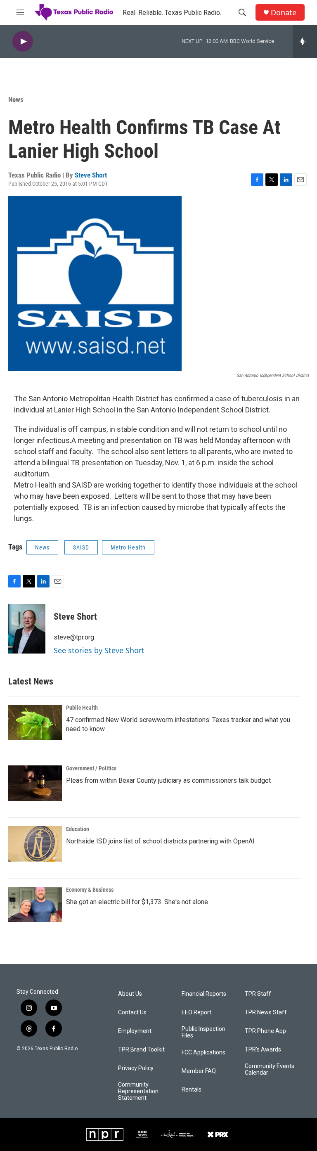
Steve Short (91, 175)
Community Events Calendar (269, 1069)
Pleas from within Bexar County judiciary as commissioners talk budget (168, 780)
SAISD (81, 547)
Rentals (191, 1090)
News (16, 99)
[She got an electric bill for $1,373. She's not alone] (35, 904)
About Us (130, 994)
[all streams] (305, 41)
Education (77, 829)
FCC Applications (203, 1052)
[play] (22, 41)
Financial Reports (204, 994)
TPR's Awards (263, 1050)
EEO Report (196, 1012)
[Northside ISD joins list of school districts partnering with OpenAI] (35, 844)
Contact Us (132, 1012)
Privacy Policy (136, 1068)
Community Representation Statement (138, 1091)
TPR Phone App (265, 1031)
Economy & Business (90, 889)
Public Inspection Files (203, 1032)
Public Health (82, 707)
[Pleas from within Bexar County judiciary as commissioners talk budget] (35, 783)
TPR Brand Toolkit (141, 1050)
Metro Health (128, 547)
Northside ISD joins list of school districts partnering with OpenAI (160, 841)
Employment (134, 1031)
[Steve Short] (26, 629)
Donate (283, 12)
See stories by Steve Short (99, 650)
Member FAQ (199, 1071)
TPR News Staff (266, 1012)
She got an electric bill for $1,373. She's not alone (137, 902)
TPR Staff (258, 994)
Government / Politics (91, 768)
